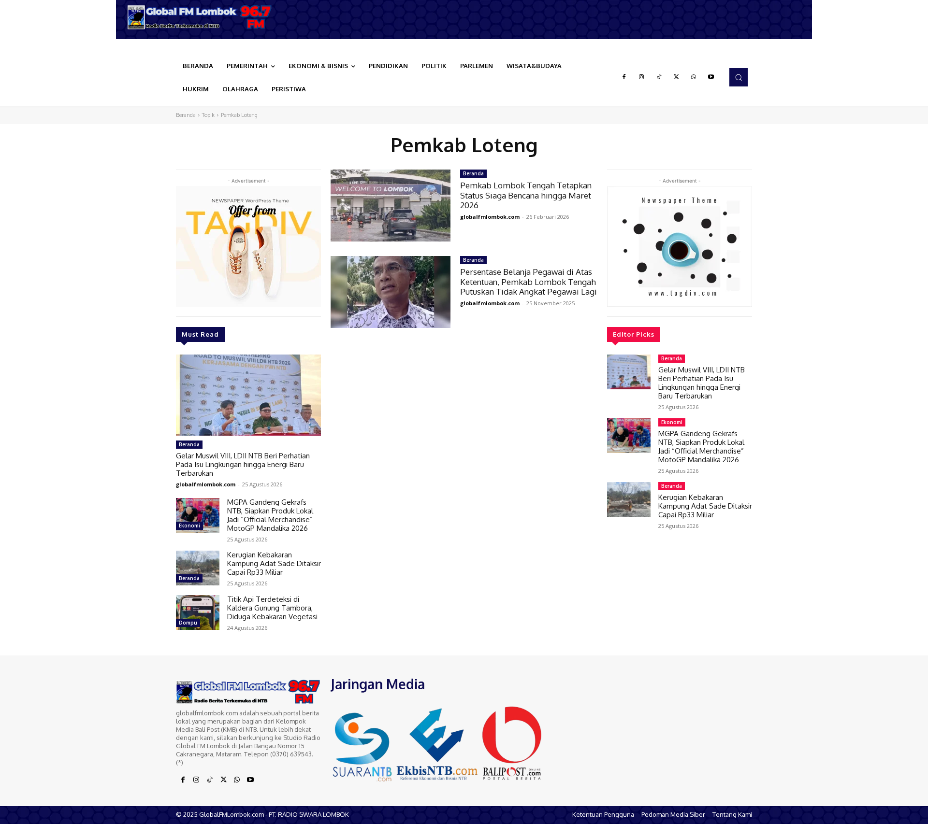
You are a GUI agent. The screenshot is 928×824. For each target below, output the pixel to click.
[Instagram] (641, 77)
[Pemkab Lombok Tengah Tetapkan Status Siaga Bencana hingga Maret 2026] (390, 206)
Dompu (188, 622)
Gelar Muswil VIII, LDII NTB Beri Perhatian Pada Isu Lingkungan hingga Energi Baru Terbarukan (243, 464)
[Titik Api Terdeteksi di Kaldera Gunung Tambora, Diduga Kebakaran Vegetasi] (197, 612)
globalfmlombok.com (205, 484)
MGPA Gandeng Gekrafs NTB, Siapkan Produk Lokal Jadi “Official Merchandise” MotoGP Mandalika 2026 (270, 515)
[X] (676, 77)
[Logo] (203, 17)
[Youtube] (711, 77)
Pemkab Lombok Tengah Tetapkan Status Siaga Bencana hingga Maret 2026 (526, 195)
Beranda (186, 115)
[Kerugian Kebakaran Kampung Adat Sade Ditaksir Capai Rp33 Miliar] (197, 568)
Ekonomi (189, 525)
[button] (738, 77)
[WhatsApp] (693, 77)
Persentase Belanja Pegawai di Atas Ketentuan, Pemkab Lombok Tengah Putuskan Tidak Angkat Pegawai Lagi (528, 282)
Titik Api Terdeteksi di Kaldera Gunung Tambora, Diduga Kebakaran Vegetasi (272, 608)
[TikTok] (658, 77)
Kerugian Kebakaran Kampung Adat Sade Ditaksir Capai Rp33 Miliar (274, 563)
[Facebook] (624, 77)
